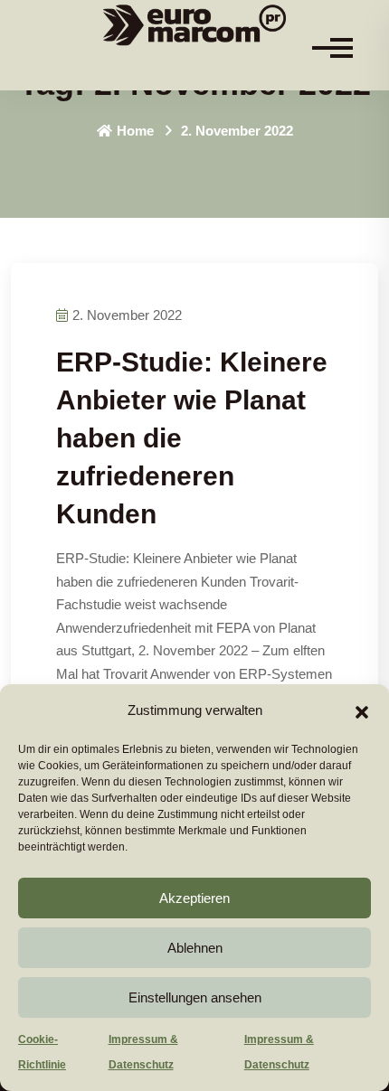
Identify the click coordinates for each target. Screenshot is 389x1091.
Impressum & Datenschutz (143, 1052)
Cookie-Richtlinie (42, 1052)
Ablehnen (195, 947)
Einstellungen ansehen (194, 997)
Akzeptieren (194, 898)
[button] (362, 710)
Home (135, 130)
